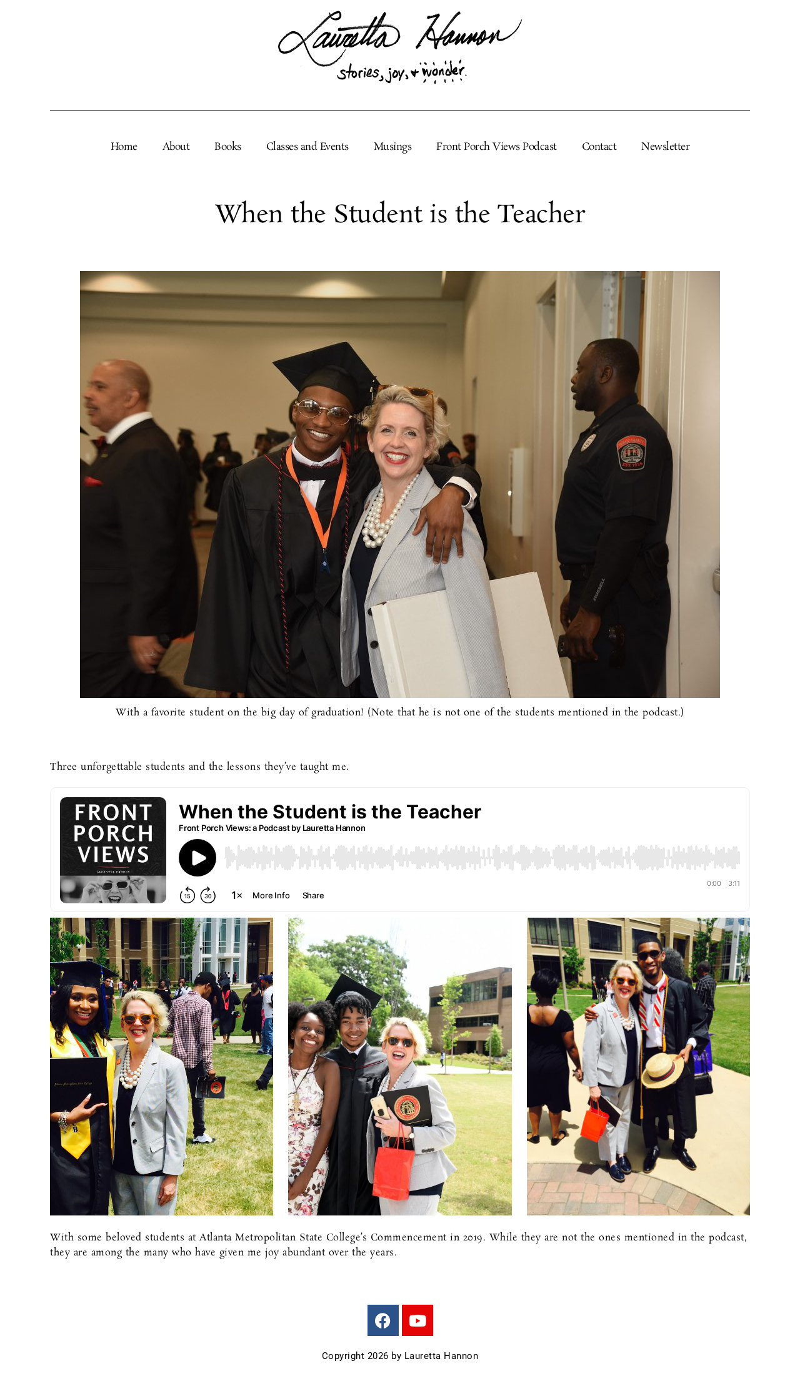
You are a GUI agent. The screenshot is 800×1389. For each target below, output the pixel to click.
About (176, 147)
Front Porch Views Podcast (496, 147)
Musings (393, 147)
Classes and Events (307, 147)
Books (227, 147)
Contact (599, 147)
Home (124, 147)
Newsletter (665, 147)
